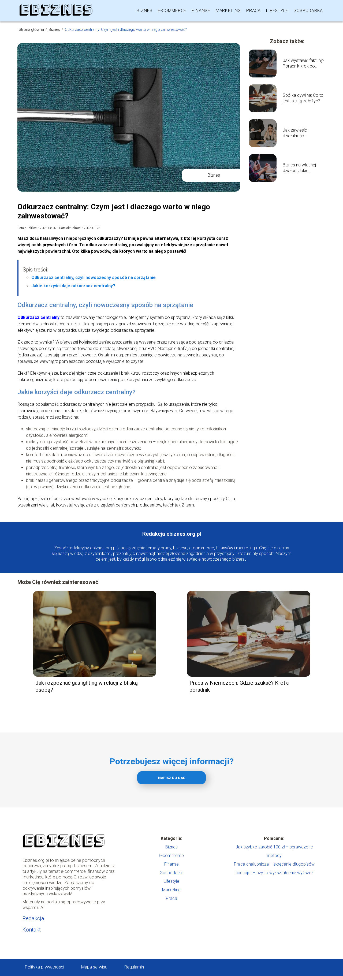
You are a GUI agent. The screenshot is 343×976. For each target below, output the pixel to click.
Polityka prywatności (44, 967)
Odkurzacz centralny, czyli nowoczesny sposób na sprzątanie (93, 277)
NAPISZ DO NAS (171, 778)
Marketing (228, 10)
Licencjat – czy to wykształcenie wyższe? (274, 872)
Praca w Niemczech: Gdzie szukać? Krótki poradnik (239, 686)
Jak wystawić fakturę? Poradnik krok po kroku (303, 63)
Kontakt (32, 929)
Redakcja (33, 918)
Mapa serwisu (94, 967)
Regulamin (134, 967)
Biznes (144, 10)
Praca (253, 10)
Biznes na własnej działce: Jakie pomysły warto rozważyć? (299, 168)
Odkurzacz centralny (38, 317)
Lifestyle (277, 10)
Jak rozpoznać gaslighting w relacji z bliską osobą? (86, 686)
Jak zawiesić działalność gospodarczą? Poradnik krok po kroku (299, 133)
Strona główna (32, 29)
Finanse (201, 10)
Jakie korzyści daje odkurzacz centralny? (73, 285)
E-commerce (172, 10)
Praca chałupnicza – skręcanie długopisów (274, 864)
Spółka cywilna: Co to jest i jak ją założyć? (303, 98)
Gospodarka (308, 10)
